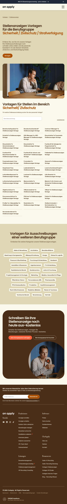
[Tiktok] (13, 422)
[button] (63, 2)
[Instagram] (10, 422)
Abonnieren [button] (34, 396)
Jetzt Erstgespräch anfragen (20, 337)
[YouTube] (4, 422)
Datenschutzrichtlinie (32, 400)
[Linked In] (7, 422)
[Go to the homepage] (8, 413)
